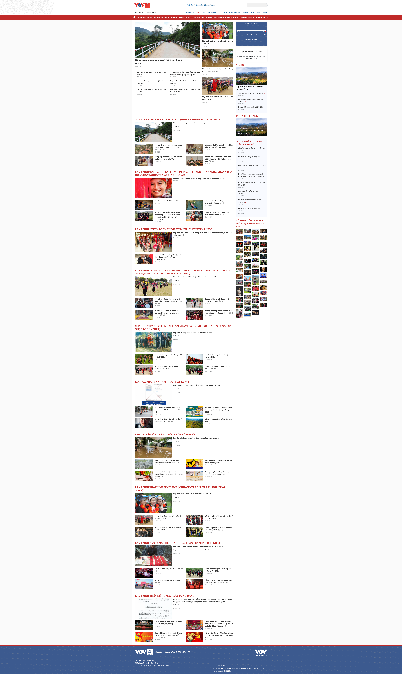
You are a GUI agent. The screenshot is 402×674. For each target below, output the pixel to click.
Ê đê (220, 12)
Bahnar (214, 12)
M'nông (237, 12)
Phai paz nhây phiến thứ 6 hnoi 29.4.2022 (251, 107)
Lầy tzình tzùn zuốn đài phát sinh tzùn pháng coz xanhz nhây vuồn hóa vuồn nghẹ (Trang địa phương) (249, 17)
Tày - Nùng (190, 12)
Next (265, 127)
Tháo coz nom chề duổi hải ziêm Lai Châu (251, 93)
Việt (183, 12)
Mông (202, 12)
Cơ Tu (252, 12)
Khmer (264, 12)
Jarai (225, 12)
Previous (238, 127)
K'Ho (231, 12)
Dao (197, 12)
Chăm (258, 12)
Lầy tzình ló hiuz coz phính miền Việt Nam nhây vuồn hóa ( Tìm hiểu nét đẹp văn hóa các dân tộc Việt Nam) (175, 17)
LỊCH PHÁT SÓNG (251, 51)
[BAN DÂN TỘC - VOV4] (142, 5)
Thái (208, 12)
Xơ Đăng (244, 12)
